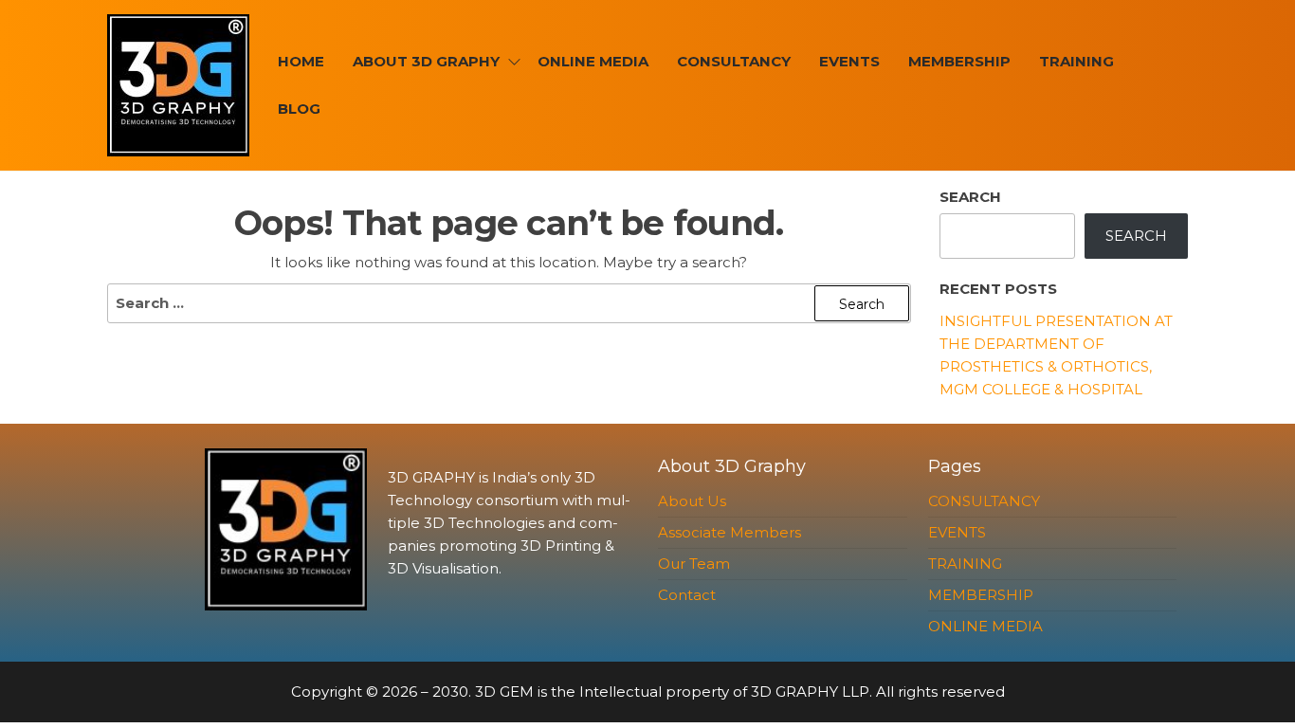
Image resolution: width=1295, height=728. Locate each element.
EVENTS (849, 61)
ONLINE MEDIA (985, 626)
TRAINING (1076, 61)
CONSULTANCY (734, 61)
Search (970, 197)
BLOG (299, 109)
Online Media (593, 61)
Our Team (694, 564)
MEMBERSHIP (959, 61)
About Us (692, 501)
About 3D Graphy (426, 61)
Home (301, 61)
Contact (687, 595)
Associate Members (729, 532)
